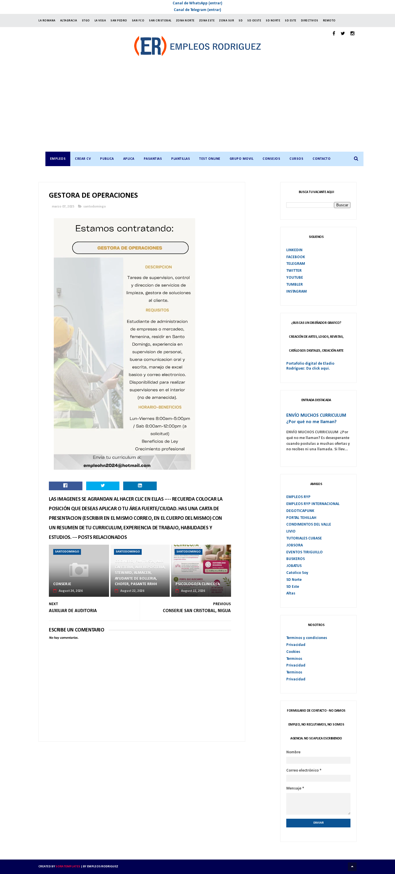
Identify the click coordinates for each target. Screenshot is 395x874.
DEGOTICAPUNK (300, 511)
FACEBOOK (295, 257)
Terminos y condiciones (306, 638)
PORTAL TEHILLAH (301, 518)
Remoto (329, 20)
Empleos (58, 159)
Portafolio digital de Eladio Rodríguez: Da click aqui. (310, 366)
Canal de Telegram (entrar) (197, 10)
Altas (290, 593)
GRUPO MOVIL (242, 159)
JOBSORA (294, 545)
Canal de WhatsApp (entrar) (197, 3)
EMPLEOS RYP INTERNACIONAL (312, 504)
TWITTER (294, 271)
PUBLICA (107, 159)
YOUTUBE (294, 278)
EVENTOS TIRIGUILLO (304, 552)
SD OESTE (254, 20)
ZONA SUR (226, 20)
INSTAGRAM (296, 291)
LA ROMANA (47, 20)
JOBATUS (294, 566)
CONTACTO (322, 159)
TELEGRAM (295, 264)
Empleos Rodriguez (102, 866)
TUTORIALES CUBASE (304, 538)
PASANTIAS (153, 159)
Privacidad (295, 645)
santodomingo (94, 206)
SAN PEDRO (118, 20)
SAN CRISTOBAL (160, 20)
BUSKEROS (295, 559)
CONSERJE (62, 584)
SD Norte (294, 580)
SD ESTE (290, 20)
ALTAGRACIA (68, 20)
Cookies (293, 652)
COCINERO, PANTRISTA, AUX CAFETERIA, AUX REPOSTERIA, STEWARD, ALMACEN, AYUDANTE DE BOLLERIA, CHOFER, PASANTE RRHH (140, 572)
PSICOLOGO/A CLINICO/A (198, 584)
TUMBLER (294, 284)
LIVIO (291, 531)
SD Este (292, 587)
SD (241, 20)
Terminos (294, 659)
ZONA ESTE (207, 20)
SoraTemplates (68, 866)
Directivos (309, 20)
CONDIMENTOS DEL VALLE (308, 524)
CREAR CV (83, 159)
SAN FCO (138, 20)
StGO (86, 20)
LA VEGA (100, 20)
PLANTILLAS (180, 159)
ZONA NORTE (185, 20)
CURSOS (296, 159)
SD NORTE (273, 20)
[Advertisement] (203, 108)
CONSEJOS (271, 159)
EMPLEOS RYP (298, 497)
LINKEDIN (294, 250)
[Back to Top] (352, 866)
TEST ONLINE (209, 159)
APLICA (128, 159)
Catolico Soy (297, 573)
